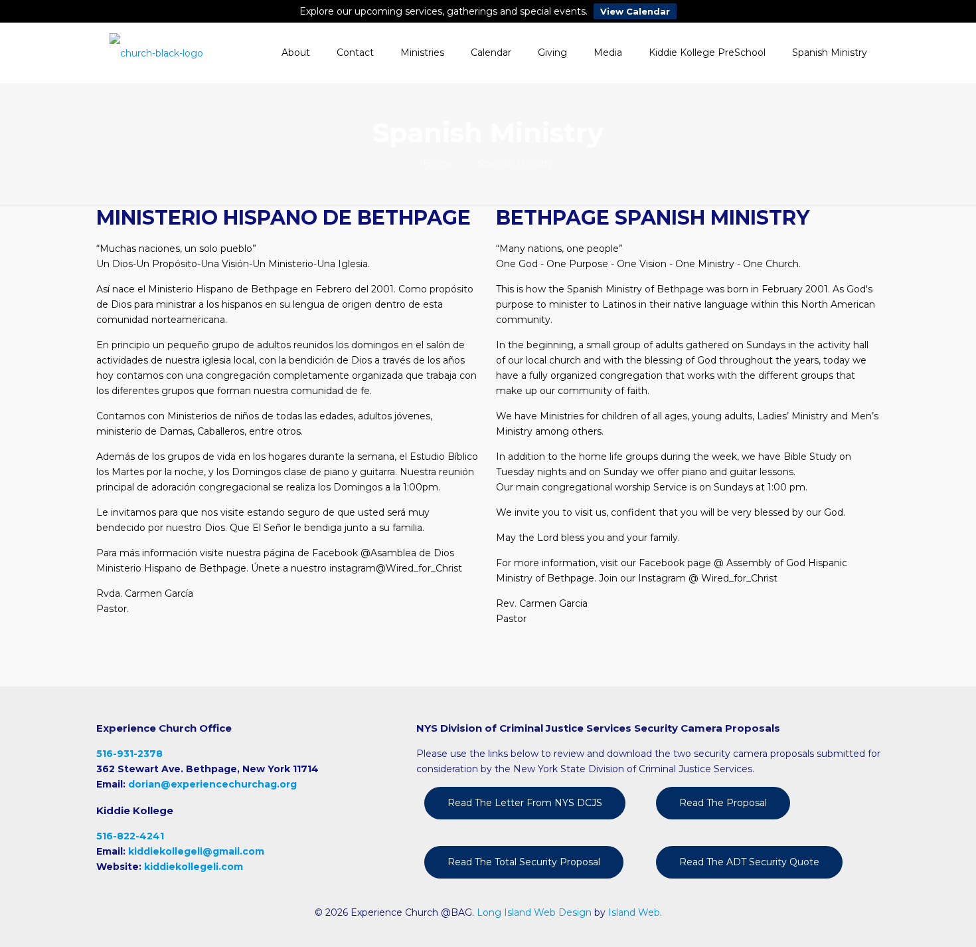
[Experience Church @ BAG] (156, 52)
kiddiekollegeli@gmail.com (196, 851)
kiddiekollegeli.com (193, 867)
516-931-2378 (129, 754)
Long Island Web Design (534, 912)
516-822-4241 (130, 836)
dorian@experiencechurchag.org (212, 784)
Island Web (634, 912)
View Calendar (635, 11)
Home (438, 163)
